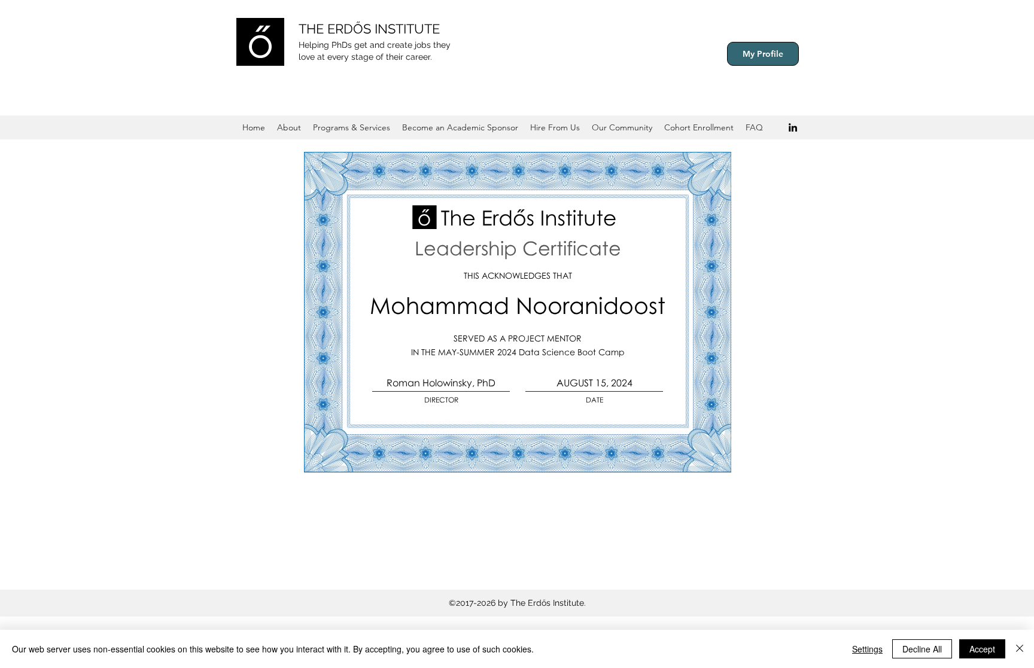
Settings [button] (867, 649)
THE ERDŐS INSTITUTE (369, 28)
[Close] (1019, 648)
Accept (982, 649)
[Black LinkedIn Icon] (793, 127)
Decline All (922, 649)
